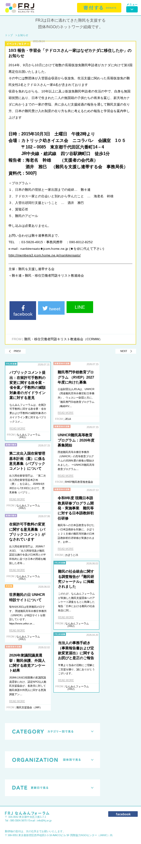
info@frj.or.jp (44, 820)
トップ (9, 35)
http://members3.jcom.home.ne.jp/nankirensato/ (45, 255)
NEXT (123, 351)
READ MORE (17, 428)
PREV (17, 351)
